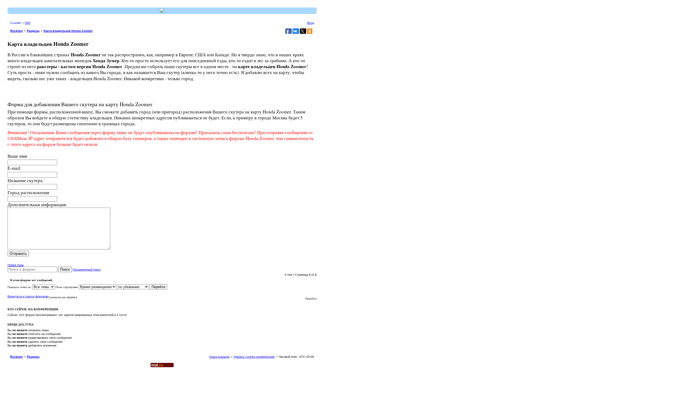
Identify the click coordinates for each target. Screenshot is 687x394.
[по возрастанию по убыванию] (133, 287)
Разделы (33, 356)
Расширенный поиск (87, 269)
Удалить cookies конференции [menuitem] (254, 356)
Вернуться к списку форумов (28, 296)
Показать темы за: (20, 287)
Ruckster (16, 356)
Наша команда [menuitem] (219, 356)
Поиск (65, 269)
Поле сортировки (67, 287)
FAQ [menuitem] (28, 22)
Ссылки (15, 22)
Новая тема (16, 265)
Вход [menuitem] (310, 22)
